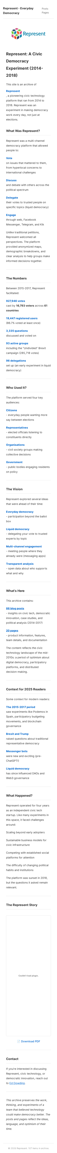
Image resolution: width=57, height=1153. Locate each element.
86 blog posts (15, 608)
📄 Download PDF (28, 1041)
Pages (45, 12)
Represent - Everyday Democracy (18, 10)
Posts (45, 8)
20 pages (12, 630)
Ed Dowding (17, 1083)
